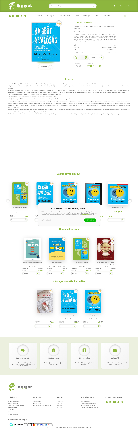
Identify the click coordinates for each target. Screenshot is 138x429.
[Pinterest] (24, 16)
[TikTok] (21, 16)
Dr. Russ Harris (79, 31)
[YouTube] (17, 16)
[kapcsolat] (114, 5)
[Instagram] (13, 16)
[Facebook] (10, 16)
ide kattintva (85, 214)
